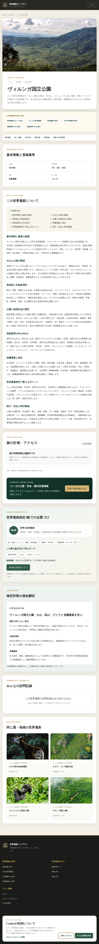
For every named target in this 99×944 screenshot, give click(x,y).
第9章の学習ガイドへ (18, 567)
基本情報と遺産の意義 (22, 215)
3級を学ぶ (55, 872)
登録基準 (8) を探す (34, 127)
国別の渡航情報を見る (77, 488)
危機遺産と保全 (59, 223)
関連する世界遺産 (59, 137)
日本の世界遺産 (7, 872)
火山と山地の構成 (60, 215)
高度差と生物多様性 (21, 219)
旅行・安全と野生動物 (62, 227)
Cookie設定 (6, 903)
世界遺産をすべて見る (15, 121)
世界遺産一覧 (7, 867)
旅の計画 (28, 137)
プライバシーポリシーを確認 (15, 937)
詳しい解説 (17, 137)
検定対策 (37, 137)
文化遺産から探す (8, 876)
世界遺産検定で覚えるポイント (25, 227)
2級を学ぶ (55, 876)
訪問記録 (47, 137)
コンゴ (11, 15)
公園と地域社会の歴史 (62, 219)
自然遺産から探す (8, 881)
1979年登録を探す (70, 121)
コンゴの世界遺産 (35, 121)
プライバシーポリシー (10, 899)
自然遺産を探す (52, 121)
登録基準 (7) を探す (14, 127)
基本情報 (8, 137)
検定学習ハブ (56, 867)
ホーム (4, 15)
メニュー (92, 5)
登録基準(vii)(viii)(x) (21, 223)
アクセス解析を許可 (84, 936)
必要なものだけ (66, 936)
